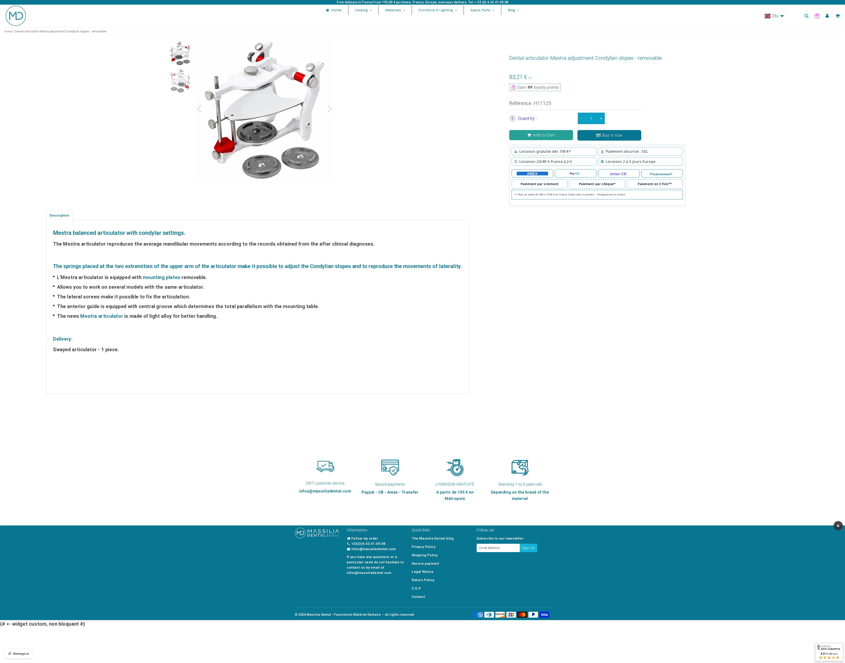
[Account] (827, 15)
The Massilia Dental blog (433, 538)
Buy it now (612, 135)
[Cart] (838, 15)
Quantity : (524, 118)
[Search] (807, 15)
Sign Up (528, 548)
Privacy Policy (423, 547)
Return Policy (423, 580)
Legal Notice (422, 572)
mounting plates (161, 277)
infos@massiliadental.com (373, 549)
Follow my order (364, 538)
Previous (199, 108)
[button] (774, 16)
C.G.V (416, 588)
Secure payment (425, 564)
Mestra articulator (101, 316)
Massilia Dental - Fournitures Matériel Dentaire (344, 614)
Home (8, 31)
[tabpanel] (180, 53)
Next (329, 108)
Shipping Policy (425, 555)
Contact (418, 597)
